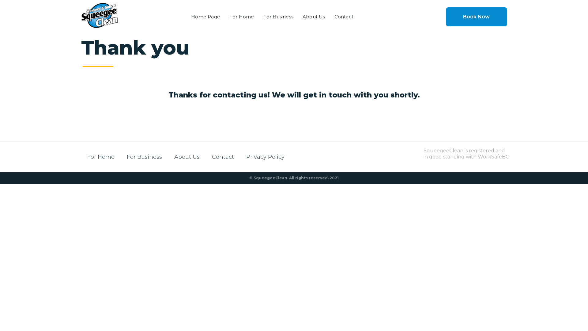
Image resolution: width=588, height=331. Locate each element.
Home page (205, 17)
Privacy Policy (265, 157)
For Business (278, 17)
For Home (241, 17)
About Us (314, 17)
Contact (343, 17)
